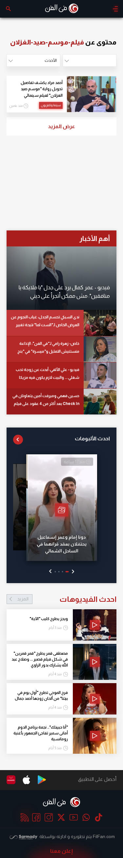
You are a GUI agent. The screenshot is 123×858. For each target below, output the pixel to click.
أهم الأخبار (94, 238)
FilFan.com (104, 836)
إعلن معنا (61, 851)
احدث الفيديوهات (66, 599)
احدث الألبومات (92, 438)
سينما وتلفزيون (51, 105)
